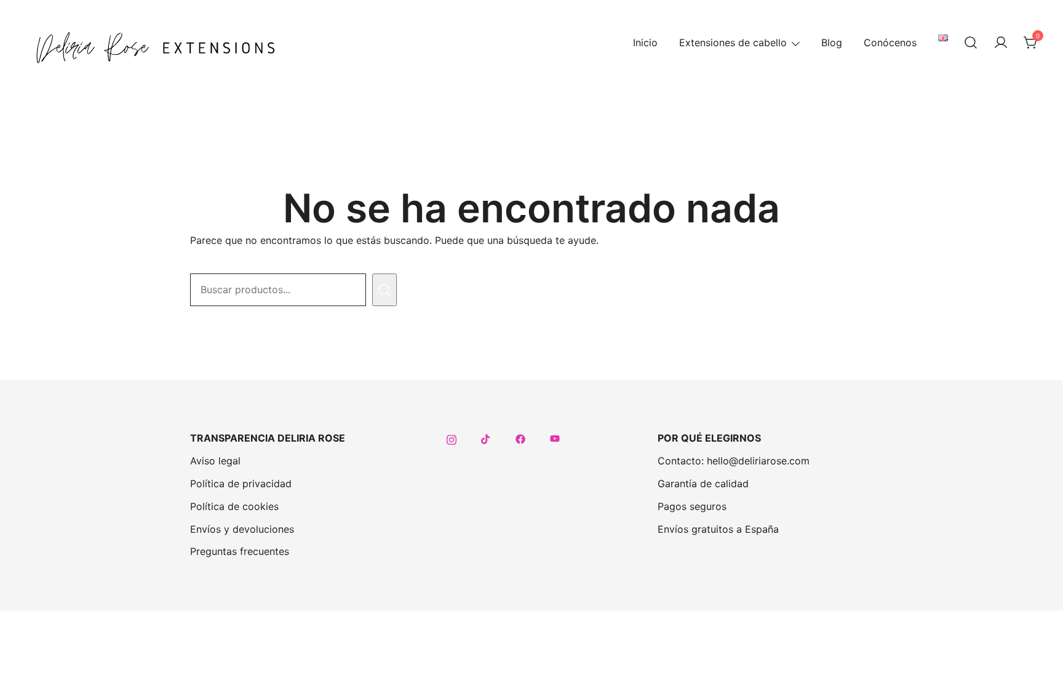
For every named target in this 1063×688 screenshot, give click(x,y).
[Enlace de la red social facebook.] (520, 438)
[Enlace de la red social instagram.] (451, 438)
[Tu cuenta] (1000, 43)
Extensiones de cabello (733, 42)
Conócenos (890, 42)
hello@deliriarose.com (758, 461)
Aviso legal (215, 461)
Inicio (645, 42)
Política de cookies (234, 506)
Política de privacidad (241, 483)
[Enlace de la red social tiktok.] (486, 438)
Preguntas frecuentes (239, 551)
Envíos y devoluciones (242, 529)
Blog (831, 42)
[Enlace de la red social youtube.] (555, 438)
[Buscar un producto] (970, 43)
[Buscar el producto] (384, 289)
